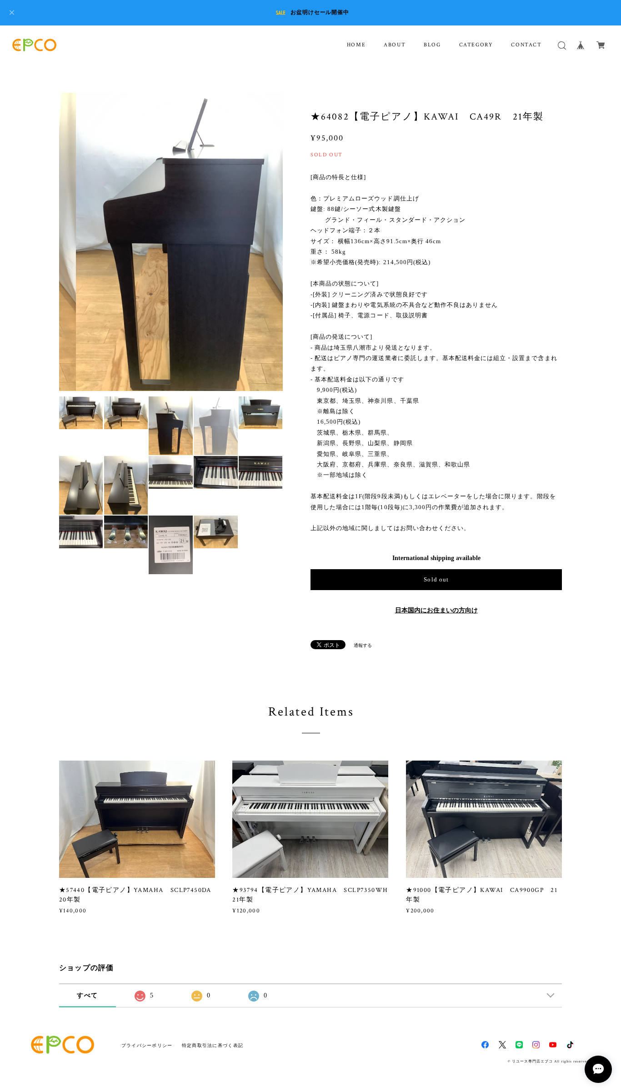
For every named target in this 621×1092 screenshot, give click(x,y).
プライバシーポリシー (147, 1045)
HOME (356, 44)
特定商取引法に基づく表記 (212, 1045)
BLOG (432, 44)
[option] (171, 242)
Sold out (436, 579)
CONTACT (526, 44)
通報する (363, 645)
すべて (87, 995)
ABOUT (395, 44)
